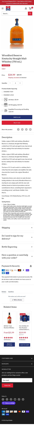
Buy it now (17, 122)
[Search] (30, 13)
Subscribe (7, 385)
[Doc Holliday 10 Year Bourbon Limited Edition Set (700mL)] (24, 318)
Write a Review (19, 300)
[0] (30, 8)
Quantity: (4, 83)
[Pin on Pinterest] (22, 129)
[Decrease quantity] (10, 83)
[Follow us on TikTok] (19, 399)
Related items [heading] (10, 307)
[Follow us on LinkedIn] (23, 399)
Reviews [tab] (4, 292)
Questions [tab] (11, 292)
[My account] (26, 8)
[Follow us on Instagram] (11, 399)
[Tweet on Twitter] (26, 129)
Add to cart (17, 117)
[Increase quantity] (20, 83)
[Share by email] (30, 129)
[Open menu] (3, 8)
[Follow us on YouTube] (15, 399)
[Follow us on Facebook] (3, 399)
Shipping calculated (13, 77)
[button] (9, 339)
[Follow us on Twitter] (7, 399)
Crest (3, 69)
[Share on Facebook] (18, 129)
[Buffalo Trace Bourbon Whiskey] (9, 318)
